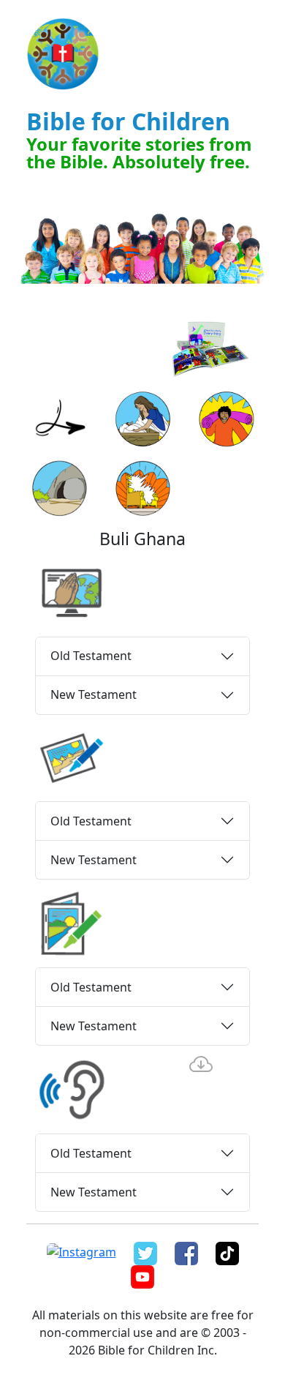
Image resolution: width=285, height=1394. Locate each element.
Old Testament (91, 656)
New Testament (93, 694)
